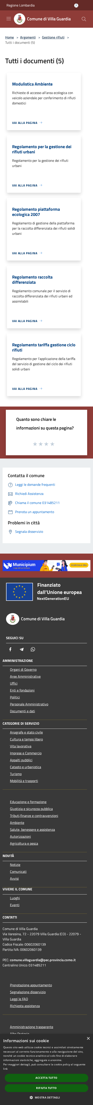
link (5, 1069)
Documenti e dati (22, 711)
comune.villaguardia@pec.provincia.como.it (43, 959)
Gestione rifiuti (53, 37)
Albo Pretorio (19, 1033)
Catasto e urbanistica (25, 767)
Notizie (15, 864)
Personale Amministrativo (29, 704)
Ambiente (17, 822)
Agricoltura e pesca (24, 843)
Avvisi (14, 878)
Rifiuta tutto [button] (46, 1088)
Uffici (14, 683)
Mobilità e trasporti (24, 780)
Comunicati (18, 871)
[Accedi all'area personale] (76, 5)
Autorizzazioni (20, 836)
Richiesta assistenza (25, 1005)
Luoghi (15, 898)
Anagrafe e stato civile (26, 732)
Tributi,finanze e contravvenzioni (34, 815)
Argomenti (28, 37)
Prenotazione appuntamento (31, 985)
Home (9, 37)
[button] (46, 1097)
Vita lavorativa (20, 746)
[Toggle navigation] (8, 18)
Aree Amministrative (25, 676)
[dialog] (46, 1069)
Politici (15, 697)
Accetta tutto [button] (46, 1078)
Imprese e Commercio (26, 753)
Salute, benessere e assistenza (32, 829)
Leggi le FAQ (19, 998)
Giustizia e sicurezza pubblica (31, 808)
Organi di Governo (23, 669)
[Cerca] (84, 19)
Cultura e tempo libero (26, 739)
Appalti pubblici (21, 760)
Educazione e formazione (28, 801)
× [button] (88, 1038)
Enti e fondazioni (22, 690)
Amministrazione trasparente (31, 1026)
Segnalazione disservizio (28, 992)
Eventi (14, 904)
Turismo (16, 773)
